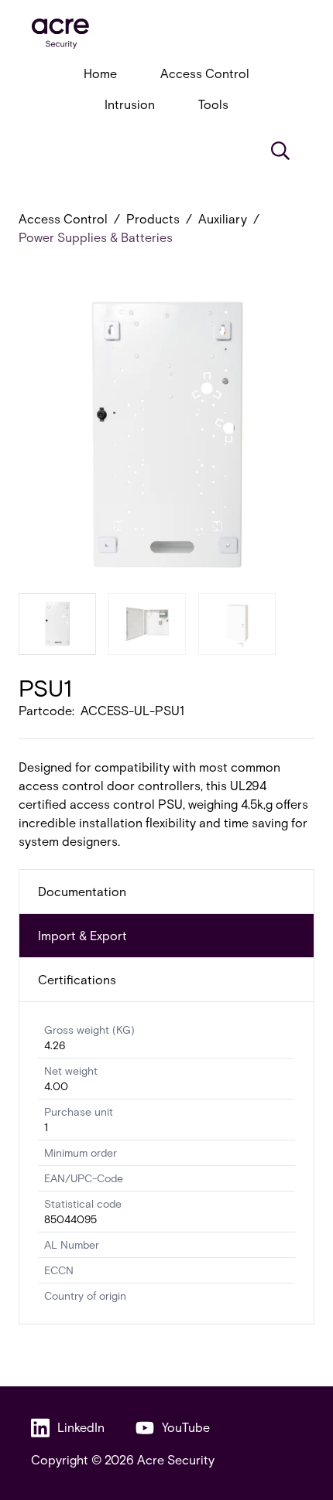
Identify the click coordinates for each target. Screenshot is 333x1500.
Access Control (204, 73)
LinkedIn (81, 1427)
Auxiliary (222, 218)
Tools (213, 104)
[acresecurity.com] (166, 34)
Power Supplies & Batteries (96, 237)
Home (100, 73)
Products (153, 218)
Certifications (77, 979)
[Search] (280, 150)
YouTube (186, 1427)
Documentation (82, 891)
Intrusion (130, 104)
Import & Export (82, 935)
